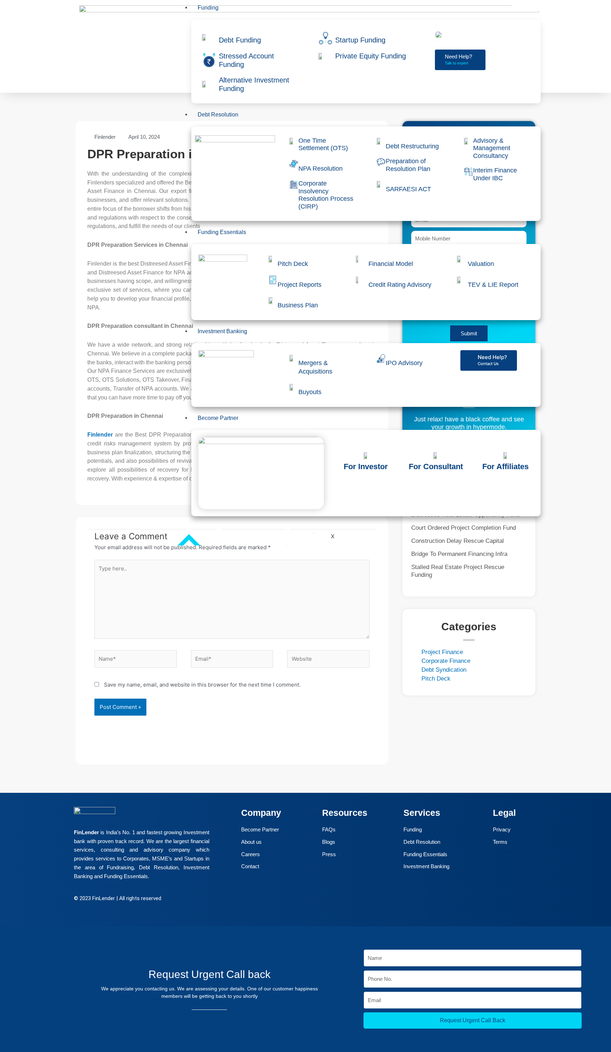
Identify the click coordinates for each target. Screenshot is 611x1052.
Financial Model (390, 263)
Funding (208, 8)
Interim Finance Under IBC (495, 174)
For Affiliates (505, 466)
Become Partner (218, 418)
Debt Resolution (218, 115)
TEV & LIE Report (493, 284)
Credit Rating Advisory (399, 284)
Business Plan (298, 305)
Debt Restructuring (412, 146)
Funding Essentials (222, 232)
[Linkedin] (13, 999)
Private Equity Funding (370, 56)
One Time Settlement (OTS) (323, 144)
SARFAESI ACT (408, 189)
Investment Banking (222, 331)
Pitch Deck (293, 263)
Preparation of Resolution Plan (408, 165)
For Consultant (436, 466)
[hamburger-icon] (526, 7)
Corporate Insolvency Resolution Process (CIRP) (325, 195)
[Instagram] (13, 1018)
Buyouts (309, 392)
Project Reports (299, 284)
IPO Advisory (404, 362)
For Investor (366, 466)
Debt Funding (240, 40)
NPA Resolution (320, 168)
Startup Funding (360, 40)
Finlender (100, 435)
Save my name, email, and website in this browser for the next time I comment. (202, 684)
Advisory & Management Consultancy (491, 148)
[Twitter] (13, 979)
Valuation (481, 263)
